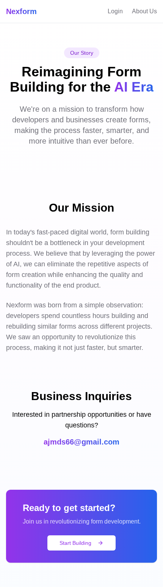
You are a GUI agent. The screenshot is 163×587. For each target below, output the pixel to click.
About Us (144, 11)
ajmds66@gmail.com (81, 442)
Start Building (75, 543)
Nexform (21, 11)
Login (115, 11)
